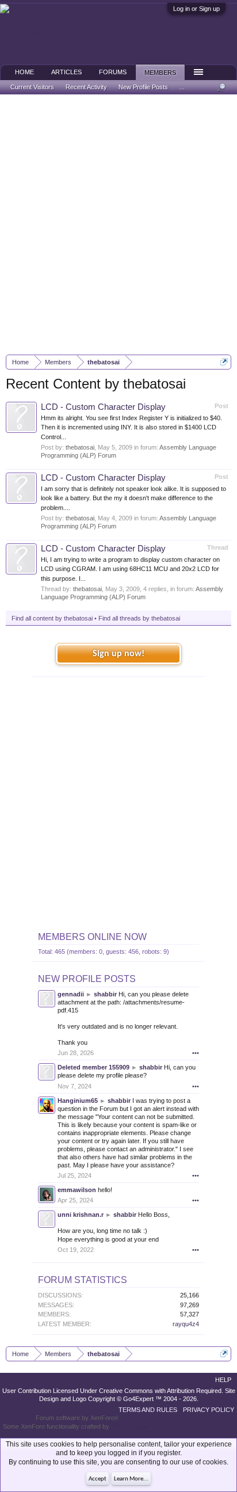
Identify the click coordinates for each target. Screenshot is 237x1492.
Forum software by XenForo (77, 1417)
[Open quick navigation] (224, 362)
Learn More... (131, 1479)
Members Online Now (92, 937)
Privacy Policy (208, 1409)
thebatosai (80, 447)
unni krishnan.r (81, 1214)
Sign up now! (118, 654)
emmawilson (77, 1189)
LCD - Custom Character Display (103, 407)
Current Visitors (32, 86)
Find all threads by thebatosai (139, 618)
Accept (97, 1479)
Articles (66, 71)
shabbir (105, 994)
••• (195, 1052)
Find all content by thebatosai (52, 618)
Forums (113, 71)
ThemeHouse (130, 1426)
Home (24, 71)
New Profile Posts (87, 979)
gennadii (71, 994)
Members (160, 72)
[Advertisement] (118, 224)
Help (223, 1379)
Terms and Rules (147, 1409)
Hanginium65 (78, 1100)
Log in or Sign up (196, 8)
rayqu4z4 (186, 1323)
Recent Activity (86, 86)
